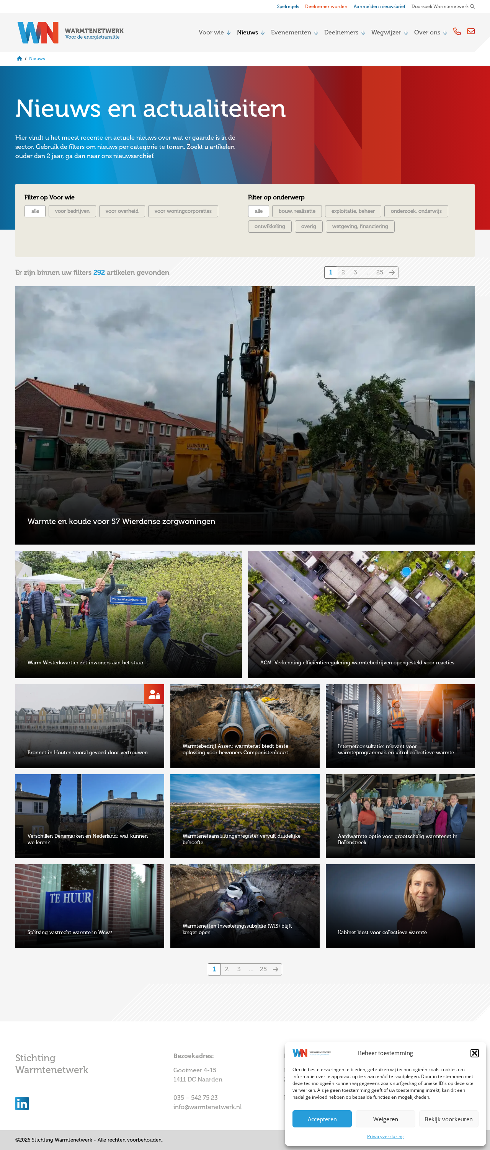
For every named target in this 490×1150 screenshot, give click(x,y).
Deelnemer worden (326, 6)
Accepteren (322, 1119)
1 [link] (330, 272)
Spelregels (288, 6)
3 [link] (355, 272)
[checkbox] (72, 211)
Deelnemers (341, 32)
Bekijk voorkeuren (449, 1119)
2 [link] (343, 272)
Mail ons (471, 31)
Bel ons (457, 31)
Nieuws (247, 32)
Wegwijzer (386, 32)
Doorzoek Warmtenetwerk (440, 6)
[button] (475, 1053)
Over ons (427, 32)
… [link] (367, 272)
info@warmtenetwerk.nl (207, 1107)
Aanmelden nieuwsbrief (379, 6)
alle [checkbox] (35, 211)
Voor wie (211, 32)
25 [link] (379, 272)
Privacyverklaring (385, 1136)
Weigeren (385, 1119)
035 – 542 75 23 (196, 1097)
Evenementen (291, 32)
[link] (392, 272)
